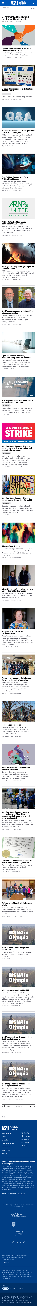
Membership (6, 1147)
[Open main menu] (3, 3)
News (5, 8)
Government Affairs (11, 16)
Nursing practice (7, 1133)
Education (5, 1140)
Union (4, 1136)
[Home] (2, 1117)
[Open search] (34, 3)
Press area (5, 1153)
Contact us (5, 1262)
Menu (32, 8)
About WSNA (6, 1150)
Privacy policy (28, 1302)
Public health (20, 19)
